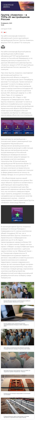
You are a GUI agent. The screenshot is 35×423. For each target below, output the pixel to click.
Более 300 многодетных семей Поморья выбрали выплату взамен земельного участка (17, 301)
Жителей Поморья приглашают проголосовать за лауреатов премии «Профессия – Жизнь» (17, 371)
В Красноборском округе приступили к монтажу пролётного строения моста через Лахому (16, 417)
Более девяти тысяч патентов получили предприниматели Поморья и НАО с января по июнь (16, 325)
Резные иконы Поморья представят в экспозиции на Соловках (17, 394)
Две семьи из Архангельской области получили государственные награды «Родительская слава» (17, 348)
